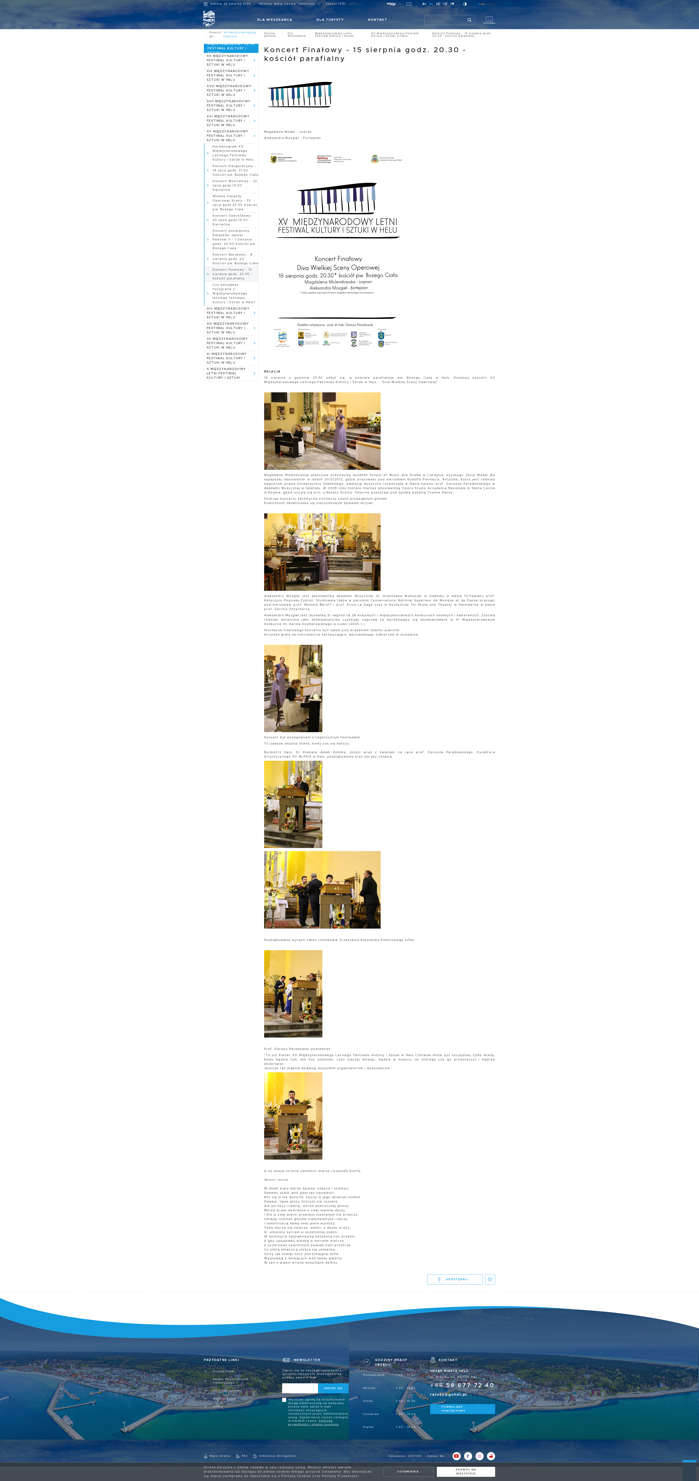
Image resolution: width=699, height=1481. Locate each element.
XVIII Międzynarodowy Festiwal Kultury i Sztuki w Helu (229, 90)
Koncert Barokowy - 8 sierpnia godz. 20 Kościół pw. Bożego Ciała (235, 259)
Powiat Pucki (224, 1371)
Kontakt (377, 19)
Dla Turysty (330, 19)
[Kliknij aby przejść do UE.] (408, 4)
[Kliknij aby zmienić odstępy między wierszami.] (438, 4)
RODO (218, 1406)
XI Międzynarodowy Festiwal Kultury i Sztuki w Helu (227, 358)
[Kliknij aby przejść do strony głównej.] (220, 19)
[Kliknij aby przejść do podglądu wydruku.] (490, 1280)
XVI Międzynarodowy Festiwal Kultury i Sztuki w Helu (228, 121)
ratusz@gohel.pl (448, 1394)
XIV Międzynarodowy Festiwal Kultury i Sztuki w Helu (228, 313)
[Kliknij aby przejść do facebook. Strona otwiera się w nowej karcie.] (468, 1456)
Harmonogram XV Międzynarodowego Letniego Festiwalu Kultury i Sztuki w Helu (233, 153)
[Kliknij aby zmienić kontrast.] (465, 4)
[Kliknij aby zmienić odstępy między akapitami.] (452, 4)
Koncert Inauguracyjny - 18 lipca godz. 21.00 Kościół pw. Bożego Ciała (235, 170)
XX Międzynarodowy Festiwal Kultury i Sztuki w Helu (227, 60)
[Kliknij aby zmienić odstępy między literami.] (431, 4)
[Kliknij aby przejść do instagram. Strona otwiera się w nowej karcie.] (479, 1456)
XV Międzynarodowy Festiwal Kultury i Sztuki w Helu (228, 136)
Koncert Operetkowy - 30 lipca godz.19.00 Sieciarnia (233, 220)
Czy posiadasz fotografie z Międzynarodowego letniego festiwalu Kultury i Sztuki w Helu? (234, 293)
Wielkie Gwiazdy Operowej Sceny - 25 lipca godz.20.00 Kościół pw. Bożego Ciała (235, 203)
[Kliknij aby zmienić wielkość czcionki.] (424, 4)
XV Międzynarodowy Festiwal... (240, 34)
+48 (462, 1385)
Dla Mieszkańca (275, 19)
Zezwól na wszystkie (466, 1471)
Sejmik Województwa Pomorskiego (231, 1381)
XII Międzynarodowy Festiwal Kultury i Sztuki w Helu (227, 343)
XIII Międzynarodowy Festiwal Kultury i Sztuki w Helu (228, 328)
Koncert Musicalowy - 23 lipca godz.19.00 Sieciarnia (235, 185)
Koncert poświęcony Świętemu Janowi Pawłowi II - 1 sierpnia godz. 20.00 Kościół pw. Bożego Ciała (234, 239)
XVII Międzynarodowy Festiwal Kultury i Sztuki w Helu (229, 106)
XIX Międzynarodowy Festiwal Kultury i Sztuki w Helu (228, 75)
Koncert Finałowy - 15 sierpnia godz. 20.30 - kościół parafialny (232, 274)
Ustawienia (408, 1471)
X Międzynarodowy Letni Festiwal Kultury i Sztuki (226, 373)
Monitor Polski (225, 1398)
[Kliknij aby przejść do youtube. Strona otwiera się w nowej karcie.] (457, 1456)
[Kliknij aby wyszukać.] (470, 20)
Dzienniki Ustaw (226, 1390)
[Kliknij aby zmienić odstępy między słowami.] (445, 4)
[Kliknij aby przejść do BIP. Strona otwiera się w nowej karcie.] (391, 4)
